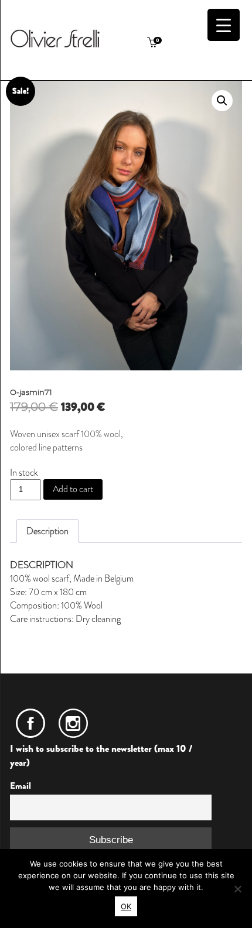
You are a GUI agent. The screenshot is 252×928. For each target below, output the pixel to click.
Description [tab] (47, 531)
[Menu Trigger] (223, 25)
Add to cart (73, 489)
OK (126, 906)
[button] (222, 100)
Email (20, 785)
